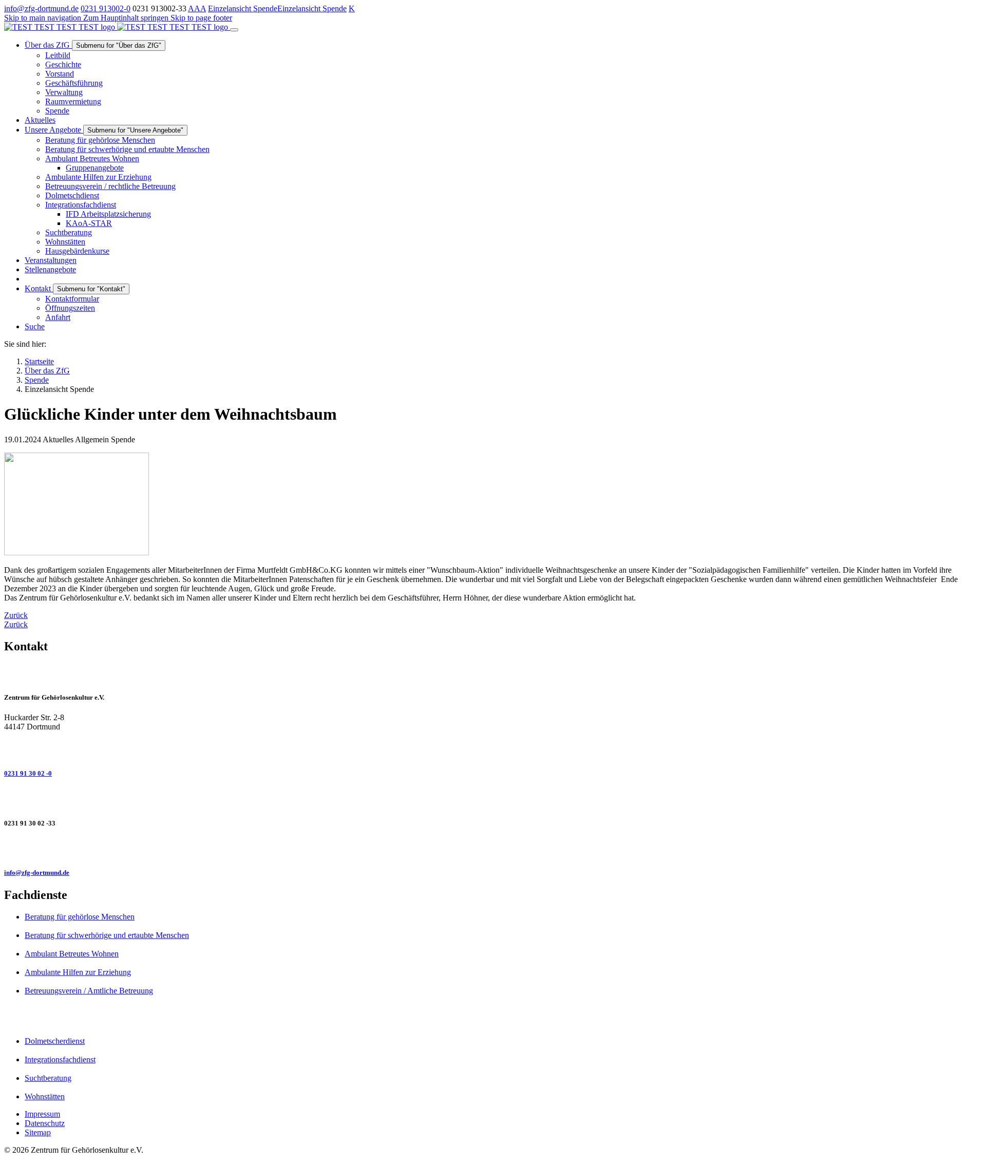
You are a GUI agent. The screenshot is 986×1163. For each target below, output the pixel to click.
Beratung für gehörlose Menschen (80, 916)
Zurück (16, 615)
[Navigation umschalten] (234, 29)
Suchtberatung (48, 1078)
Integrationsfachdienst (60, 1059)
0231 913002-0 (105, 8)
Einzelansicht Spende (242, 8)
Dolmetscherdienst (55, 1041)
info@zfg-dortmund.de (41, 8)
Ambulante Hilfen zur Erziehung (78, 972)
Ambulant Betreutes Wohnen (72, 953)
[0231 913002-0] (493, 749)
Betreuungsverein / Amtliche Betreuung (89, 990)
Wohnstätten (45, 1096)
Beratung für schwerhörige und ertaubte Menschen (107, 935)
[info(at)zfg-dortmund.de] (493, 848)
